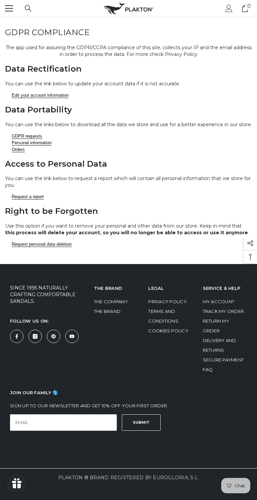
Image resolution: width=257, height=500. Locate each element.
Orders (18, 149)
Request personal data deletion (42, 244)
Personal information (32, 142)
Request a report (28, 196)
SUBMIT (141, 422)
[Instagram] (35, 336)
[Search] (28, 8)
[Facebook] (16, 336)
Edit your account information (40, 95)
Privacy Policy (181, 54)
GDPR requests (27, 136)
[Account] (229, 8)
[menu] (9, 8)
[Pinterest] (53, 336)
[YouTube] (72, 336)
